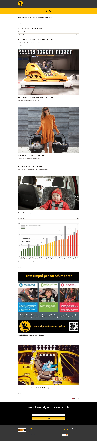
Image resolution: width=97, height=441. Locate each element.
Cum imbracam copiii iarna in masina (30, 213)
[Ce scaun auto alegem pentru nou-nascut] (48, 130)
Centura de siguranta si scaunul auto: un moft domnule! (36, 262)
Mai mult (77, 23)
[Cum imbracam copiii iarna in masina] (48, 193)
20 (74, 398)
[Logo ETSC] (22, 428)
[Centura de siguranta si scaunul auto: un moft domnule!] (48, 241)
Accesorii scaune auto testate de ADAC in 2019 (33, 388)
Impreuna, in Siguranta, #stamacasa (30, 166)
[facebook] (64, 430)
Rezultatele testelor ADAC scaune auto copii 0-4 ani (35, 40)
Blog (23, 23)
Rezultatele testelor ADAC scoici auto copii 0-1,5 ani (35, 97)
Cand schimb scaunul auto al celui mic (31, 335)
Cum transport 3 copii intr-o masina (30, 29)
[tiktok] (67, 430)
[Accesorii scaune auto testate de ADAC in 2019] (48, 365)
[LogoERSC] (74, 428)
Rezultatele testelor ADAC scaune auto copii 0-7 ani (35, 18)
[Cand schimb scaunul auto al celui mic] (48, 302)
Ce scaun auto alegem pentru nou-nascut (32, 155)
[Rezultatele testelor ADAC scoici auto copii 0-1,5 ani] (48, 72)
